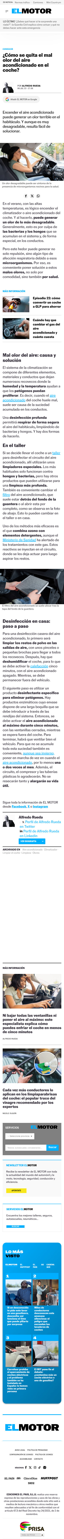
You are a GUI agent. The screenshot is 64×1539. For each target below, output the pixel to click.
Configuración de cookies (21, 1455)
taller (56, 453)
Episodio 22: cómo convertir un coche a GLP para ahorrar (47, 302)
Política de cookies (44, 1455)
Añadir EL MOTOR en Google (23, 99)
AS (42, 1264)
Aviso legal (20, 1450)
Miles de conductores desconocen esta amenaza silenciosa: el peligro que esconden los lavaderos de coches (44, 1318)
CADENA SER (50, 1265)
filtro (6, 494)
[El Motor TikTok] (39, 1467)
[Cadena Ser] (31, 1483)
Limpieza (26, 852)
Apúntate (16, 1190)
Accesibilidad (26, 1459)
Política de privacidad (37, 1450)
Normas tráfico (22, 2)
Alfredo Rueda (31, 85)
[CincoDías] (31, 1478)
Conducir (8, 49)
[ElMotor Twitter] (30, 1468)
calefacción (39, 666)
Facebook (19, 806)
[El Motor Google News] (44, 1468)
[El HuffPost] (49, 1478)
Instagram (40, 806)
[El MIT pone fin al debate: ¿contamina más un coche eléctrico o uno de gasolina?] (45, 1366)
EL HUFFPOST (25, 1265)
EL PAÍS (35, 1265)
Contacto (38, 1459)
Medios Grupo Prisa (32, 1535)
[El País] (9, 1478)
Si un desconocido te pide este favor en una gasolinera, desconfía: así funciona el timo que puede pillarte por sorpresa (17, 1316)
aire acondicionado (17, 762)
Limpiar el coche (11, 852)
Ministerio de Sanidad (19, 540)
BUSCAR (15, 1226)
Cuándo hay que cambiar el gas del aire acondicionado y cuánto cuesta (46, 328)
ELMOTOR (11, 1264)
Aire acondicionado (32, 849)
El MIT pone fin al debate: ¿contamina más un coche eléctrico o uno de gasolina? (45, 1375)
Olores (36, 852)
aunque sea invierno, (39, 753)
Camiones (38, 2)
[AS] (19, 1478)
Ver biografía (28, 841)
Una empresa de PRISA (32, 1526)
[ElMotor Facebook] (26, 1468)
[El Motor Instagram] (35, 1467)
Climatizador (50, 849)
